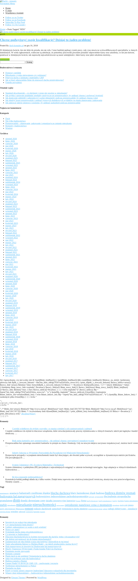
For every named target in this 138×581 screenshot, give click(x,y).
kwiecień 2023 (11, 223)
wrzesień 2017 (11, 368)
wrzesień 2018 (11, 339)
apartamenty (4, 493)
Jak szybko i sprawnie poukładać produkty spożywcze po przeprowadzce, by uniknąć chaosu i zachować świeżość (54, 95)
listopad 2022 (11, 233)
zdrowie (22, 512)
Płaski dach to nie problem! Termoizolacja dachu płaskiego (30, 556)
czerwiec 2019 (11, 317)
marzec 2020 (10, 296)
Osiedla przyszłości (13, 82)
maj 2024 (9, 192)
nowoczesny (60, 505)
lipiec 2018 (10, 344)
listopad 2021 (11, 252)
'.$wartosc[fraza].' (28, 414)
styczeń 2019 (11, 329)
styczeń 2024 (11, 201)
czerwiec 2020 (11, 288)
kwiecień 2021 (11, 267)
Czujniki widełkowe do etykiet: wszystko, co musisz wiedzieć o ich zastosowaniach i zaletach (52, 428)
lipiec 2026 (10, 141)
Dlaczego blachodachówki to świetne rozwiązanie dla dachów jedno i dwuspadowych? (42, 537)
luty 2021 (9, 271)
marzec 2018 (10, 354)
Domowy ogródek (13, 73)
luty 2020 (9, 298)
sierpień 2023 (11, 213)
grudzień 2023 (11, 204)
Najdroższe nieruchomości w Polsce (20, 566)
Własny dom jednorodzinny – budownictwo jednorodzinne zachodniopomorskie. (39, 573)
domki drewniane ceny (33, 500)
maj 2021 (9, 264)
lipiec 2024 (10, 187)
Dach (7, 118)
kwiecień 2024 (11, 194)
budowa (100, 492)
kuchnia (121, 501)
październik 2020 (12, 279)
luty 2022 (9, 245)
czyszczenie (99, 497)
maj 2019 (9, 320)
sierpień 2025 (11, 168)
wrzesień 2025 (11, 165)
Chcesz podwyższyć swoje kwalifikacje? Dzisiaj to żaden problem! (45, 40)
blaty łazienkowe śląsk (83, 492)
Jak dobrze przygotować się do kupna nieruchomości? (28, 539)
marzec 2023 (10, 226)
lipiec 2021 (10, 259)
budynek (91, 497)
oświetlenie (116, 505)
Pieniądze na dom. (13, 568)
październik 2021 (12, 255)
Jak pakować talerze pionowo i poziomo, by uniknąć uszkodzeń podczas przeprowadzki (42, 103)
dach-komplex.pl (16, 45)
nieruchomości (44, 504)
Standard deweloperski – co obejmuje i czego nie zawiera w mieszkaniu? (36, 93)
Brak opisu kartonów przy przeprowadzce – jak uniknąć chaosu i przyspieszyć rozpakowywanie (53, 441)
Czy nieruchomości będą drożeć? (19, 525)
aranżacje (14, 493)
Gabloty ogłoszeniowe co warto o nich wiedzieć (25, 527)
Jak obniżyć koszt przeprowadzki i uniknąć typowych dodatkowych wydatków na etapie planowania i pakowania (53, 100)
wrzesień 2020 (11, 281)
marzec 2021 (10, 269)
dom (16, 500)
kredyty (115, 501)
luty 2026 (9, 153)
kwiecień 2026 (11, 148)
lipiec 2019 (10, 315)
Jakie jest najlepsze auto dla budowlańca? (23, 558)
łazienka (36, 512)
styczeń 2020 (11, 300)
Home (8, 8)
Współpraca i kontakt (14, 13)
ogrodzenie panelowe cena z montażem (88, 505)
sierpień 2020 (11, 284)
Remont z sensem (12, 554)
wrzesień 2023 (11, 211)
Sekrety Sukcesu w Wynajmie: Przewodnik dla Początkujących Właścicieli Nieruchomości (50, 453)
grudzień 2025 (11, 158)
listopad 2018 (11, 334)
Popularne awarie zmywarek (17, 551)
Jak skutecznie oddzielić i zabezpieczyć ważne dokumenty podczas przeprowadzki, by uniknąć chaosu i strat (51, 98)
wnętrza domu (5, 512)
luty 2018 (9, 356)
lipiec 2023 (10, 216)
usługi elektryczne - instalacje (122, 508)
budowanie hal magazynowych (17, 496)
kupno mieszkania (131, 501)
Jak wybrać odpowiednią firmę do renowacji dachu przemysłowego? (34, 80)
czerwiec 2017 (11, 370)
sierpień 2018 (11, 341)
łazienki (42, 512)
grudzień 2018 (11, 332)
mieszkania (11, 505)
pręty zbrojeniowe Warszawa (12, 509)
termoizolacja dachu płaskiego (75, 508)
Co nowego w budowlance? (17, 534)
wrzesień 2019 (11, 310)
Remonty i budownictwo (16, 126)
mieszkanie (24, 505)
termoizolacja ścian (95, 509)
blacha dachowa (60, 493)
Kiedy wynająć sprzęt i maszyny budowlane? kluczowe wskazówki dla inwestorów (41, 570)
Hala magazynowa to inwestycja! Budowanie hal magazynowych (33, 546)
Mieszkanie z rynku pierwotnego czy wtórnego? (25, 75)
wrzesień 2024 (11, 184)
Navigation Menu (7, 3)
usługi (105, 509)
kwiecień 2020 (11, 293)
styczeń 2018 (11, 358)
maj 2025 (9, 175)
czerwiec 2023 (11, 218)
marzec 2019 (10, 325)
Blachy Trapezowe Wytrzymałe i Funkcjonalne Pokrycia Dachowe (33, 549)
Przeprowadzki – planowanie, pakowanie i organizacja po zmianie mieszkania (38, 123)
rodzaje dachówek (42, 508)
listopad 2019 (11, 305)
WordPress (41, 577)
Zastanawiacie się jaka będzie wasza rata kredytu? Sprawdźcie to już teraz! (37, 541)
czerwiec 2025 (11, 172)
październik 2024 (12, 182)
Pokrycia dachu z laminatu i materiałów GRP (24, 78)
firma (83, 500)
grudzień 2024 (11, 177)
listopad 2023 (11, 206)
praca (130, 505)
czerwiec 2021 (11, 262)
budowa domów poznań (120, 493)
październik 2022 (12, 235)
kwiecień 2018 (11, 351)
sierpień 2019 (11, 313)
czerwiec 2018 (11, 346)
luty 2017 (9, 375)
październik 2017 (12, 366)
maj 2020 (9, 291)
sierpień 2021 (11, 257)
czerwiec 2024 (11, 189)
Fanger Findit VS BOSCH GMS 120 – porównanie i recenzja (31, 563)
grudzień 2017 (11, 361)
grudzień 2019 (11, 303)
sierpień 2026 (11, 139)
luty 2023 (9, 228)
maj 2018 (9, 349)
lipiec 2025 (10, 170)
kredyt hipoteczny (92, 501)
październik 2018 (12, 337)
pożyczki (124, 505)
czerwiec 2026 (11, 143)
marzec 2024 (10, 197)
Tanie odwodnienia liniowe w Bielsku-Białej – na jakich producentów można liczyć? (41, 544)
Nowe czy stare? (12, 529)
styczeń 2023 (11, 230)
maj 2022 (9, 240)
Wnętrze (9, 128)
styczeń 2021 (11, 274)
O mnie (8, 10)
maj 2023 (9, 221)
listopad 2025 (11, 160)
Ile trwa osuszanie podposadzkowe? (27, 477)
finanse (78, 501)
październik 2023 (12, 209)
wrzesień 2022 (11, 238)
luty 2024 (9, 199)
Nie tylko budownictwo (15, 121)
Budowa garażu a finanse (16, 561)
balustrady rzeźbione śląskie (34, 492)
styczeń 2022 (11, 247)
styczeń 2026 (11, 155)
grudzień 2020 (11, 276)
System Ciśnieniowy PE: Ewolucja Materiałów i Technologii (38, 465)
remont (29, 508)
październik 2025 (12, 163)
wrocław (14, 511)
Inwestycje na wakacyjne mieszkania (21, 522)
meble (3, 504)
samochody (57, 508)
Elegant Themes (18, 577)
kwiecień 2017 (11, 373)
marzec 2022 (10, 242)
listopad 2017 (11, 363)
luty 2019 (9, 327)
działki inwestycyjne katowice (60, 500)
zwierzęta (29, 512)
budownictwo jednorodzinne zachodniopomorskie (62, 496)
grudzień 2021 (11, 250)
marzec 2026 (10, 151)
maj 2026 (9, 146)
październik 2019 (12, 308)
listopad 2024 (11, 180)
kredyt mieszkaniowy (105, 501)
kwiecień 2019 (11, 322)
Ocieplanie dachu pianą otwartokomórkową (24, 532)
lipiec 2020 (10, 286)
